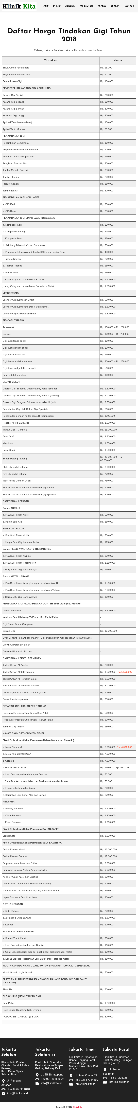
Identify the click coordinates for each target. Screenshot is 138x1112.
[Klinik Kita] (19, 6)
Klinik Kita (77, 1107)
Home (45, 6)
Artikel (115, 6)
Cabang (70, 6)
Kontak (129, 6)
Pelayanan (86, 6)
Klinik (57, 6)
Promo (101, 6)
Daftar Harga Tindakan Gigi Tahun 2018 (69, 35)
